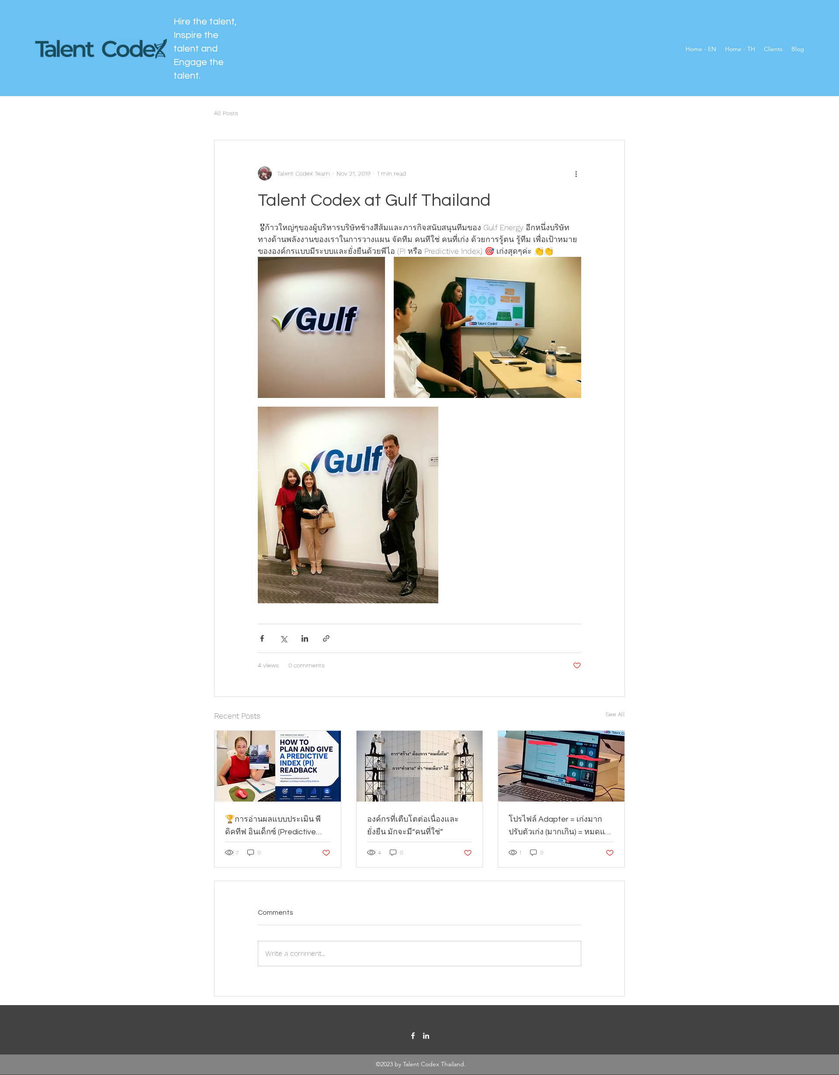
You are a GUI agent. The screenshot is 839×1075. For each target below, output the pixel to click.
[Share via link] (326, 638)
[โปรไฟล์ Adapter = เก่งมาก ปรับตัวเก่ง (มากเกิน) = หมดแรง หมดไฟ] (561, 766)
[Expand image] (321, 327)
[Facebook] (413, 1035)
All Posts (226, 113)
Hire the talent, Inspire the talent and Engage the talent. (205, 49)
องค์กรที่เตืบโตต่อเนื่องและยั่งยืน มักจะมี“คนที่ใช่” (413, 825)
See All (615, 714)
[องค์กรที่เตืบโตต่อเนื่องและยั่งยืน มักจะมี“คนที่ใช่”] (420, 766)
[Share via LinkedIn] (305, 638)
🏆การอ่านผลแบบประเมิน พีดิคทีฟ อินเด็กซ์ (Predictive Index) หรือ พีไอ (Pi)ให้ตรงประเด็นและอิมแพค (273, 826)
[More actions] (576, 173)
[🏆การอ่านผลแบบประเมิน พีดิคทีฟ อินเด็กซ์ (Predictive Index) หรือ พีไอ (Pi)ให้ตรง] (278, 766)
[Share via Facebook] (262, 638)
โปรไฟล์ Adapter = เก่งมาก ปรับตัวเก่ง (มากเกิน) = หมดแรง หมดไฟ (561, 826)
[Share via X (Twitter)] (283, 638)
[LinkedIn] (426, 1035)
